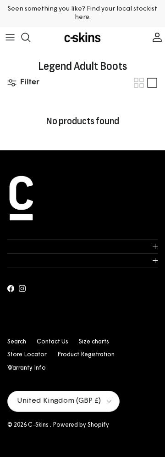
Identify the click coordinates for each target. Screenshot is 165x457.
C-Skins (39, 425)
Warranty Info (26, 368)
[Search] (30, 37)
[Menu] (10, 37)
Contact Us (52, 342)
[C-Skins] (82, 37)
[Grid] (138, 82)
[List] (152, 82)
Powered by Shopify (81, 425)
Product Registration (86, 355)
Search (16, 342)
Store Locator (27, 355)
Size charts (94, 342)
